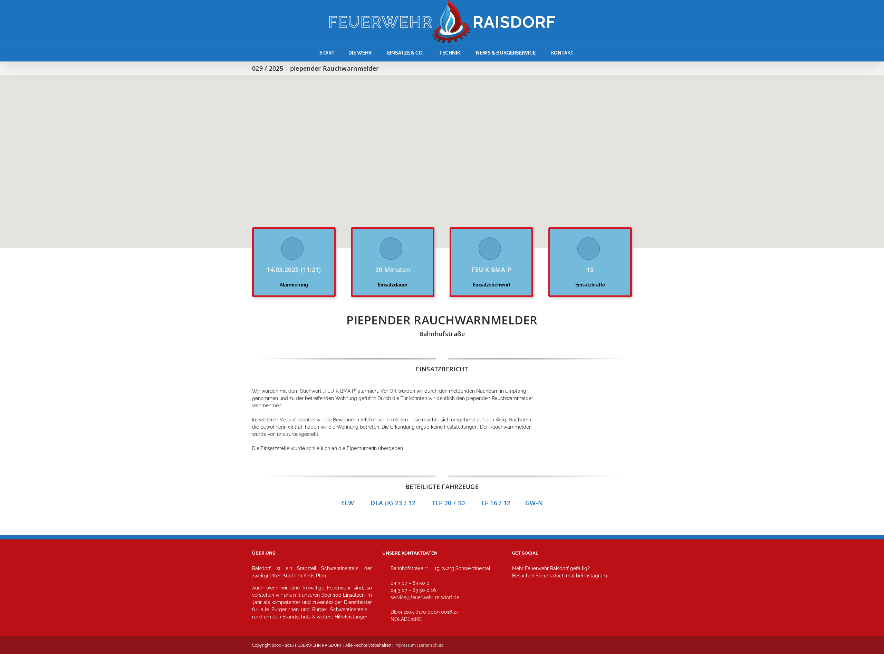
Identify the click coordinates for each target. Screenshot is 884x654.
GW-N (534, 503)
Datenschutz (431, 645)
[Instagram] (519, 606)
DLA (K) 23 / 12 (393, 503)
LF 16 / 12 (503, 503)
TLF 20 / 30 (448, 503)
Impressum (405, 645)
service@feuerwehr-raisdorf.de (425, 597)
